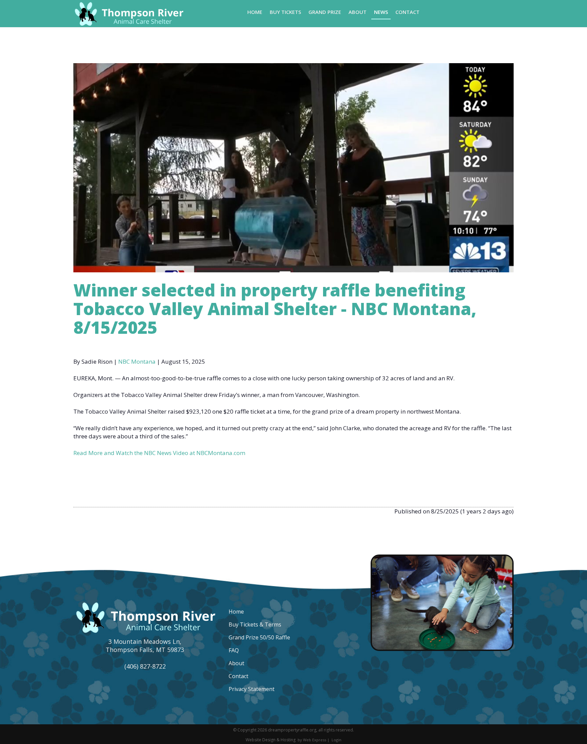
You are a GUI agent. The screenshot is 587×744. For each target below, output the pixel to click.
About (236, 663)
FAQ (234, 650)
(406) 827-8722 (145, 666)
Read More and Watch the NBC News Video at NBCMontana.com (159, 453)
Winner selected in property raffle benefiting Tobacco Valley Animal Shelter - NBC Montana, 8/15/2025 (274, 308)
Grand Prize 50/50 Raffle (259, 637)
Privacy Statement (251, 689)
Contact (238, 676)
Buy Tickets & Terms (255, 624)
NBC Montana (137, 361)
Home (236, 611)
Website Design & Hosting (271, 740)
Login (336, 739)
